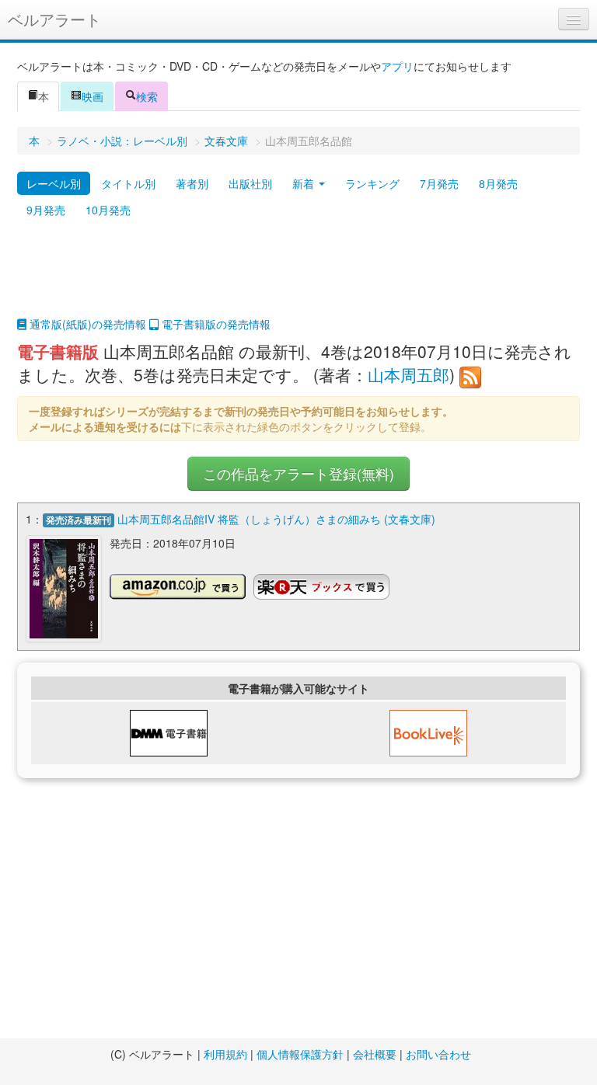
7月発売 (439, 183)
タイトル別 (128, 183)
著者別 (192, 183)
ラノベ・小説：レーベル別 (122, 140)
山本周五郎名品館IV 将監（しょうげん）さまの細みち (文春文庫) (276, 519)
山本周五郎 (408, 374)
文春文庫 (226, 140)
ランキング (372, 183)
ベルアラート (54, 19)
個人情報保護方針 (300, 1054)
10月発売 (108, 209)
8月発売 (498, 183)
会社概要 (374, 1054)
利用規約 (225, 1054)
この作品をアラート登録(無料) (298, 473)
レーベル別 (53, 183)
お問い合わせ (438, 1054)
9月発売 (45, 209)
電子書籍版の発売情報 (215, 324)
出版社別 (250, 183)
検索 (147, 96)
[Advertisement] (298, 277)
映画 (92, 96)
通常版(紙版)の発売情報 (86, 324)
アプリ (397, 66)
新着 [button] (304, 183)
